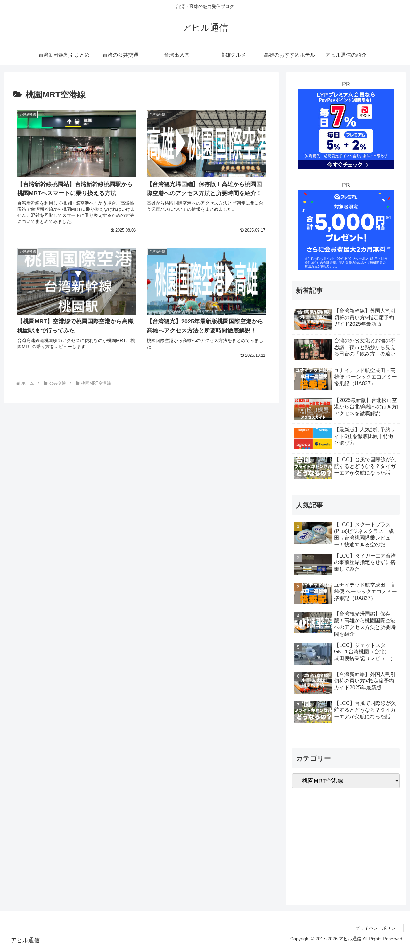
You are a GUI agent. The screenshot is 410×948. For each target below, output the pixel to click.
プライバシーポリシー (377, 928)
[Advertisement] (346, 843)
